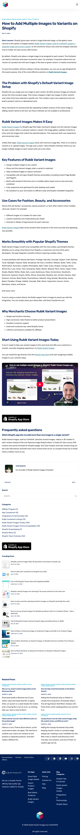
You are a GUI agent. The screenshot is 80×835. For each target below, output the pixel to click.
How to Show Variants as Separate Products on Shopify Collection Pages (38, 651)
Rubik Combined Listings (12, 519)
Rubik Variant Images (58, 72)
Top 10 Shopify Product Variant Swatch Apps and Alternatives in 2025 (37, 621)
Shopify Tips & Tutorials (30, 19)
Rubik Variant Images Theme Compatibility (19, 526)
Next (73, 482)
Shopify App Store (42, 355)
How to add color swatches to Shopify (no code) (29, 572)
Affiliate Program (9, 509)
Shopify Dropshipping (11, 529)
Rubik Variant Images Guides (11, 19)
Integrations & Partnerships (13, 516)
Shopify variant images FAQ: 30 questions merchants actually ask (36, 562)
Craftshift (52, 825)
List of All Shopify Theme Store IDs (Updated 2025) (30, 581)
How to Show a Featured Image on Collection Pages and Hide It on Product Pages (41, 631)
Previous (8, 482)
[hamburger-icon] (77, 4)
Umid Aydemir (21, 466)
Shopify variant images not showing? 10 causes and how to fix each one (38, 591)
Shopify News (7, 533)
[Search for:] (40, 496)
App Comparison (9, 512)
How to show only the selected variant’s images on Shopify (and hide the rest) (40, 601)
